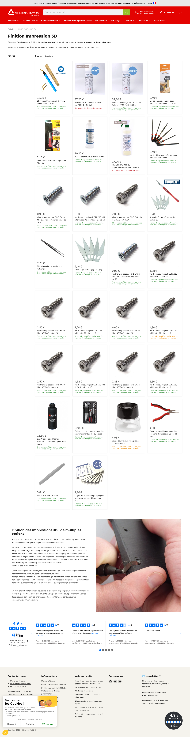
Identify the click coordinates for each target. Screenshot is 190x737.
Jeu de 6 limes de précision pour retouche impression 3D (163, 156)
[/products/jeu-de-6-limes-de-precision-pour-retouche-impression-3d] (165, 133)
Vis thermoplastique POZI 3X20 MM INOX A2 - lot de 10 (51, 331)
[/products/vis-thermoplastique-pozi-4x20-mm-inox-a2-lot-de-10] (127, 308)
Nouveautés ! (14, 20)
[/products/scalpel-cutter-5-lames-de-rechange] (165, 194)
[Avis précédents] (32, 634)
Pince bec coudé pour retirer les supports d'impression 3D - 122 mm (163, 434)
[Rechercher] (126, 12)
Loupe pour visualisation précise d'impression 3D (125, 442)
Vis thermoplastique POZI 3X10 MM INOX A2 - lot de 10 (163, 386)
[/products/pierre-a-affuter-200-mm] (52, 473)
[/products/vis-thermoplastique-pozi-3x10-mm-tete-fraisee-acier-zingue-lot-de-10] (52, 194)
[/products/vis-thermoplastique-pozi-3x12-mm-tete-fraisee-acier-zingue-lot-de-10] (127, 251)
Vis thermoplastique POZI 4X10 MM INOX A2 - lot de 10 (51, 386)
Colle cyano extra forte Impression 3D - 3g (51, 161)
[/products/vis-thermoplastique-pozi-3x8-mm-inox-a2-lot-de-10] (127, 194)
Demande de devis (17, 681)
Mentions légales (48, 681)
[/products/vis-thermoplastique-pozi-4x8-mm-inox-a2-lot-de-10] (90, 362)
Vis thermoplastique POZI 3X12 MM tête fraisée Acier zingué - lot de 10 (126, 276)
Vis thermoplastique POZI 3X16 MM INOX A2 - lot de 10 (163, 275)
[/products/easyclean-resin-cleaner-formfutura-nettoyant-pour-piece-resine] (52, 416)
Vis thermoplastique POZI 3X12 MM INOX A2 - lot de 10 (126, 386)
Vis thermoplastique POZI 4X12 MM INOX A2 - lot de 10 (163, 331)
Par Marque (100, 20)
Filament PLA (29, 20)
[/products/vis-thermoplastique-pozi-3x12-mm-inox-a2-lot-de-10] (127, 362)
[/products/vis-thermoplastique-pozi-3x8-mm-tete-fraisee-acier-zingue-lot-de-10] (90, 194)
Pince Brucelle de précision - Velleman (49, 267)
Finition (129, 20)
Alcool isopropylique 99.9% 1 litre (89, 156)
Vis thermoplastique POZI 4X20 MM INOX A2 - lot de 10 (126, 331)
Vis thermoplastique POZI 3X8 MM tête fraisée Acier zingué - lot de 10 (90, 218)
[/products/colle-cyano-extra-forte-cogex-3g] (52, 136)
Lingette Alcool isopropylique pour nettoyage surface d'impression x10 (89, 498)
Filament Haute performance (77, 20)
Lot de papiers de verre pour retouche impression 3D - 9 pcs (163, 102)
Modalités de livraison (84, 691)
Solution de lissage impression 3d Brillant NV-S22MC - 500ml (126, 103)
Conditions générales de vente (53, 684)
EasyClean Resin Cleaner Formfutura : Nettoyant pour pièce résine (51, 441)
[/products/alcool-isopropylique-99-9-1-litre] (90, 134)
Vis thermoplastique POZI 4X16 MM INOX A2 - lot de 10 (88, 331)
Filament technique (50, 20)
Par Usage (116, 20)
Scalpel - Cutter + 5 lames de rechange (162, 218)
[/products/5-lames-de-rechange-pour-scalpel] (90, 249)
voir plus (40, 635)
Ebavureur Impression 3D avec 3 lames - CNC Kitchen (51, 102)
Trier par (38, 56)
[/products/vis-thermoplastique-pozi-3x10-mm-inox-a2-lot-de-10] (165, 362)
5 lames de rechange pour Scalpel (89, 269)
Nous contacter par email (20, 684)
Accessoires (143, 20)
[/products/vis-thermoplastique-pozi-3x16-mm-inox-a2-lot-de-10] (165, 251)
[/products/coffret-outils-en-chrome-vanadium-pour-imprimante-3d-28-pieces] (90, 412)
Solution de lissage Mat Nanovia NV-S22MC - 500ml (88, 103)
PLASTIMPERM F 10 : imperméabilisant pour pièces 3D (126, 166)
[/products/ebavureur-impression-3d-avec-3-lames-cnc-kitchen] (52, 78)
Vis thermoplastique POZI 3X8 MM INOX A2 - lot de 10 (127, 218)
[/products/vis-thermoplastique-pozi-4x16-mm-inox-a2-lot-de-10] (90, 308)
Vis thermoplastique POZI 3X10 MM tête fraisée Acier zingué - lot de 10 (51, 220)
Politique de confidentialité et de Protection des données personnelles (54, 691)
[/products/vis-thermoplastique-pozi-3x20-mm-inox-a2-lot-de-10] (52, 308)
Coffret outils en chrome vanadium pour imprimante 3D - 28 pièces (89, 432)
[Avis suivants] (180, 634)
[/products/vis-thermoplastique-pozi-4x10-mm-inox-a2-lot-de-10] (52, 362)
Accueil (11, 29)
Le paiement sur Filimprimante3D (88, 687)
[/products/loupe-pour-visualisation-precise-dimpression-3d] (127, 417)
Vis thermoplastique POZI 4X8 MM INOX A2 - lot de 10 (90, 386)
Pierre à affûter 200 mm (47, 495)
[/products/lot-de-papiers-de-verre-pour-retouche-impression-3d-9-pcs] (165, 78)
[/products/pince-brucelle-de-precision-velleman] (52, 247)
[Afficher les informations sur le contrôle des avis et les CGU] (28, 641)
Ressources (159, 20)
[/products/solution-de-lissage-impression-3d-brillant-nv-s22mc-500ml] (127, 79)
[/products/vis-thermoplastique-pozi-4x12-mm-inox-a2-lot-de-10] (165, 308)
